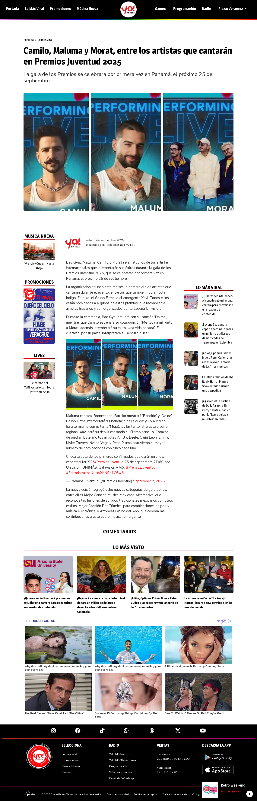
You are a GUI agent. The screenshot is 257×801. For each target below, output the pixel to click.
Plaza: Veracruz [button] (231, 8)
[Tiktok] (102, 730)
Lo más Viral (34, 8)
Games (160, 8)
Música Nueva (87, 8)
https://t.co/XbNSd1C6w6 (103, 472)
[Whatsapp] (126, 730)
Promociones (60, 8)
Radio (206, 8)
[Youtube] (203, 730)
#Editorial (74, 472)
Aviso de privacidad (118, 794)
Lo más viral (45, 40)
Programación (184, 8)
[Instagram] (53, 730)
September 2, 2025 (149, 481)
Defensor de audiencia (175, 794)
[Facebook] (78, 730)
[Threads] (152, 730)
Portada (12, 8)
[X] (177, 730)
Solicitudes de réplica (145, 794)
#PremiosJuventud (108, 462)
